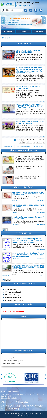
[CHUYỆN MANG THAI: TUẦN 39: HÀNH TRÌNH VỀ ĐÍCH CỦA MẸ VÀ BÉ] (8, 180)
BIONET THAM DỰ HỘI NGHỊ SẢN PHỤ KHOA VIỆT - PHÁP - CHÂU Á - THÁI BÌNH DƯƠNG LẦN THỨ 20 (30, 106)
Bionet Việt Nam (10, 289)
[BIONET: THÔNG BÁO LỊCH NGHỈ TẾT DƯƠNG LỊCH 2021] (9, 92)
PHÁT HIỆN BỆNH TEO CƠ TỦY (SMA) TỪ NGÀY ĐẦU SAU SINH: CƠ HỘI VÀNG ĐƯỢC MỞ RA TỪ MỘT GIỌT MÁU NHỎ (27, 240)
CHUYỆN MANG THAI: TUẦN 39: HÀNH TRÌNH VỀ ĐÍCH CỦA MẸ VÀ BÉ (28, 177)
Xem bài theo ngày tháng (23, 146)
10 (33, 140)
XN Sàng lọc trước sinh (13, 292)
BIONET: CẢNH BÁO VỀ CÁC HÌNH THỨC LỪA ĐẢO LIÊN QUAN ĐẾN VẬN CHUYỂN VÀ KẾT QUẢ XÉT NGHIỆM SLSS (28, 254)
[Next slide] (44, 21)
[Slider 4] (23, 22)
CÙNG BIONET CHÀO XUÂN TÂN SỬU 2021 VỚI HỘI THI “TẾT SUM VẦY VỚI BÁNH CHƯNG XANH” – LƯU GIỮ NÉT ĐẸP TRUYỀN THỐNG (29, 70)
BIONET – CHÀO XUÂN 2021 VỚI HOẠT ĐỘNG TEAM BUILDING (29, 51)
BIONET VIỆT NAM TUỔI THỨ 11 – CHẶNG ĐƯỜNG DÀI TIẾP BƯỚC (30, 122)
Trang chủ (8, 31)
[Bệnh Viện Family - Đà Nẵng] (10, 382)
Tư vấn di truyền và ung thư (14, 300)
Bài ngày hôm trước (8, 146)
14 (20, 142)
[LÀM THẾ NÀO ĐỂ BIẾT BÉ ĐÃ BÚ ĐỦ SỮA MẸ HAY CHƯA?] (7, 210)
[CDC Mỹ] (31, 383)
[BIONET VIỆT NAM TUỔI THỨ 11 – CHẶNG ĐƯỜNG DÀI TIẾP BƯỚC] (9, 129)
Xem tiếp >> (41, 200)
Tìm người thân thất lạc (13, 297)
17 (30, 142)
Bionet (23, 31)
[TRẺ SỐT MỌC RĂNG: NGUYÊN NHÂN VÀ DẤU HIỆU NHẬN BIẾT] (7, 197)
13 (43, 140)
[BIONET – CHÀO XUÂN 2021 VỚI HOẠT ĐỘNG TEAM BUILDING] (9, 59)
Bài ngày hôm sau (38, 146)
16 (27, 142)
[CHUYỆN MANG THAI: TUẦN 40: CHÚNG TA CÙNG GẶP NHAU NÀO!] (8, 170)
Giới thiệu (39, 31)
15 (24, 142)
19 (37, 142)
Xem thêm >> (40, 65)
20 (41, 142)
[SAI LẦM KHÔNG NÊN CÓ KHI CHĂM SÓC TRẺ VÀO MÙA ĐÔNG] (7, 223)
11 (36, 140)
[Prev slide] (3, 21)
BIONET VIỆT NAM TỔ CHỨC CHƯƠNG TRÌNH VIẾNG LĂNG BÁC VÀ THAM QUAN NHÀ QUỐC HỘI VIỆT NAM (28, 267)
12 (40, 140)
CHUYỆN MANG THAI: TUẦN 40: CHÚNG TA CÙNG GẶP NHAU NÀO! (29, 167)
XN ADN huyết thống (12, 295)
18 (34, 142)
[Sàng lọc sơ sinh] (7, 4)
